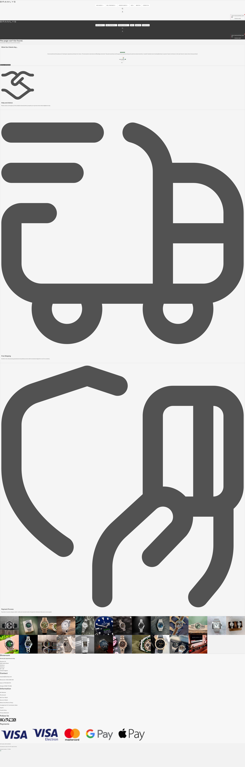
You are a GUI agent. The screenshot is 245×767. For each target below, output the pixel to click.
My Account (3, 695)
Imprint (2, 707)
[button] (100, 5)
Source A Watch (4, 700)
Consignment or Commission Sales (8, 705)
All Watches (3, 692)
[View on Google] (122, 57)
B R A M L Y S (8, 1)
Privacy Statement (4, 712)
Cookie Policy (3, 710)
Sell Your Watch (4, 697)
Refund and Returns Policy (6, 702)
